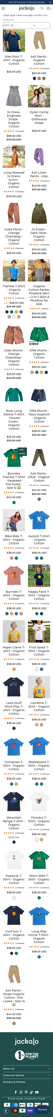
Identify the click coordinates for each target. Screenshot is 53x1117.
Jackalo (19, 1098)
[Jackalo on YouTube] (37, 1092)
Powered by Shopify (34, 1098)
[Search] (42, 8)
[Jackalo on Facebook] (16, 1092)
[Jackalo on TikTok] (31, 1092)
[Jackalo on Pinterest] (26, 1092)
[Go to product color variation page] (34, 78)
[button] (50, 2)
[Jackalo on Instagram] (21, 1092)
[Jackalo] (26, 8)
